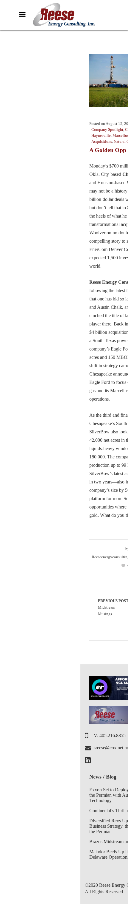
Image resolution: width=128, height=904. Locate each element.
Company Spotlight (107, 129)
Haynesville (101, 135)
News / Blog (102, 777)
